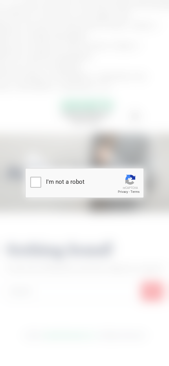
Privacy (123, 192)
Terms (135, 192)
